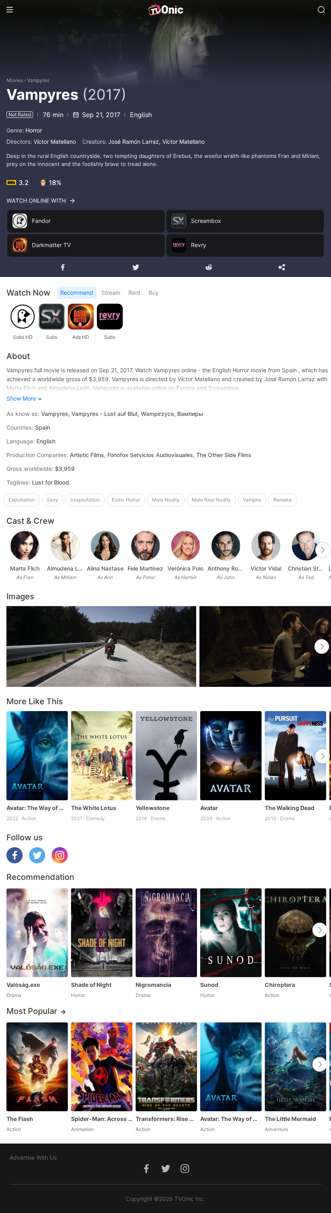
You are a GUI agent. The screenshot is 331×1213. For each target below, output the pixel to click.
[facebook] (14, 861)
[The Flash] (37, 1066)
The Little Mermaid (290, 1118)
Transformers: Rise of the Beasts (166, 1118)
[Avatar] (231, 755)
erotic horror (126, 500)
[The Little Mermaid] (295, 1066)
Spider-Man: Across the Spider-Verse (101, 1118)
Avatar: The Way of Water (37, 807)
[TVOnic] (165, 9)
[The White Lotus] (101, 755)
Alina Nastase (105, 568)
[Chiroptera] (295, 932)
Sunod (209, 984)
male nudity (166, 500)
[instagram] (60, 861)
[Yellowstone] (166, 755)
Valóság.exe (23, 984)
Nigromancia (153, 984)
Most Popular (31, 1011)
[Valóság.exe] (37, 932)
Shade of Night (91, 984)
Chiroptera (280, 984)
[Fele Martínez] (145, 546)
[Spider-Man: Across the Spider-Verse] (101, 1066)
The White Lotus (93, 807)
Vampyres (38, 80)
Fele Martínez (145, 568)
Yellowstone (153, 807)
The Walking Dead (289, 807)
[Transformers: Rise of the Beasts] (166, 1066)
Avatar (209, 807)
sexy (52, 500)
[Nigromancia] (166, 932)
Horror (33, 130)
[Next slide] (322, 550)
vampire (252, 500)
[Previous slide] (11, 550)
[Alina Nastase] (105, 546)
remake (282, 500)
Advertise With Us (33, 1157)
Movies (14, 80)
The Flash (19, 1118)
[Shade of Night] (101, 932)
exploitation (21, 500)
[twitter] (37, 861)
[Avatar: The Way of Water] (37, 755)
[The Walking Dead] (295, 755)
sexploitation (85, 500)
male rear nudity (211, 500)
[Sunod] (231, 932)
